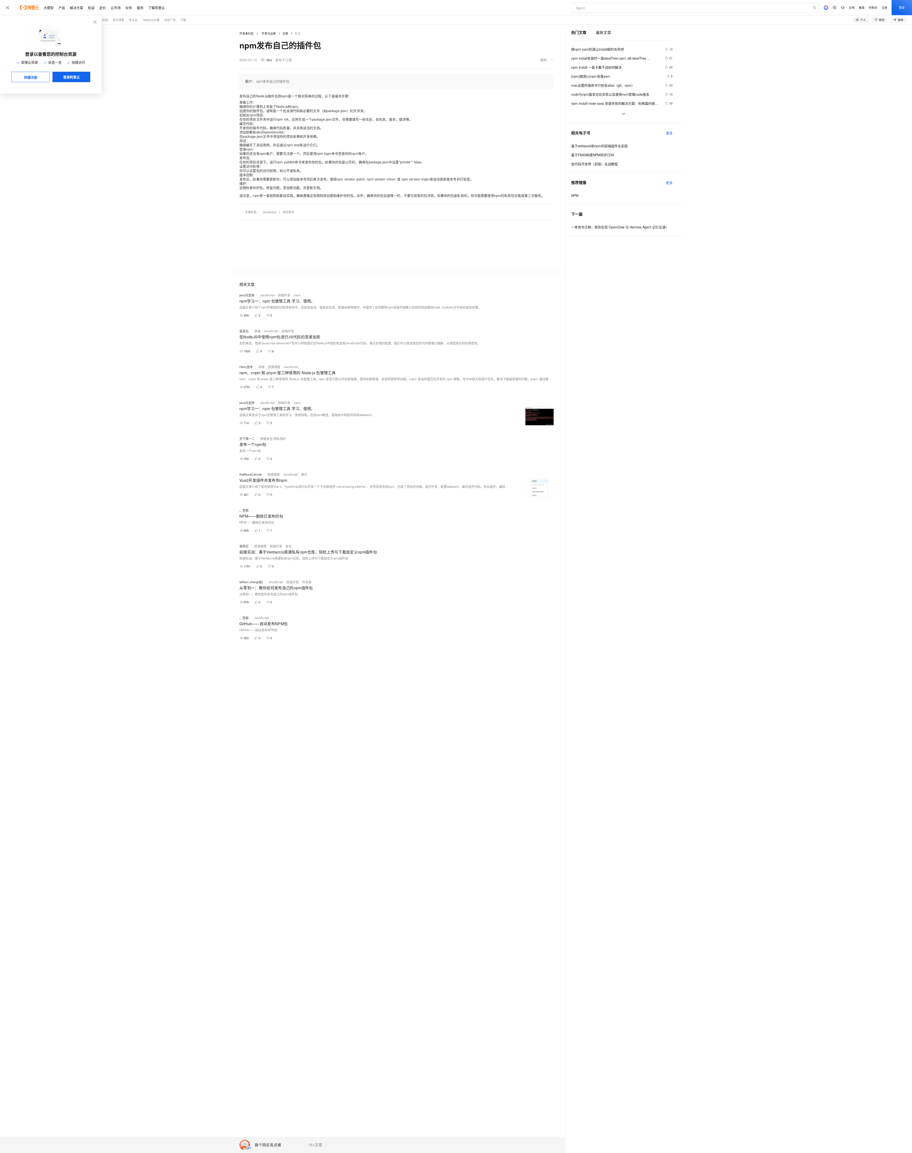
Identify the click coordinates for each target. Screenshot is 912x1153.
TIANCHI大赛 (150, 20)
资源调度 (274, 366)
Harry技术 (246, 366)
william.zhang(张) (251, 582)
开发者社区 (246, 33)
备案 (861, 7)
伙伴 (128, 7)
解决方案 (76, 7)
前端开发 (284, 295)
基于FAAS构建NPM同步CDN (592, 154)
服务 (140, 7)
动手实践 (102, 20)
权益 (91, 7)
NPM (575, 195)
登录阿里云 (71, 77)
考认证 (133, 20)
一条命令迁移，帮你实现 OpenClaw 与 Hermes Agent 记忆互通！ (620, 227)
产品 (61, 7)
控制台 (873, 7)
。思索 (244, 510)
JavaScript (269, 212)
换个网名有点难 (268, 1145)
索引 (304, 474)
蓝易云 (244, 331)
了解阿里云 (156, 7)
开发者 (306, 582)
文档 (852, 7)
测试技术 (288, 212)
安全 (288, 546)
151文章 (315, 1145)
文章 (285, 33)
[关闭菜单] (7, 7)
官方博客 (118, 20)
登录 (902, 7)
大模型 (49, 7)
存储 (257, 331)
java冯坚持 (246, 295)
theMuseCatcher (250, 474)
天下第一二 (247, 438)
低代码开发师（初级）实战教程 (594, 163)
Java (297, 295)
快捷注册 (30, 77)
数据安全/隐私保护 (273, 438)
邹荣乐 (244, 546)
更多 (669, 133)
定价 (102, 7)
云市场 (116, 7)
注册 (884, 7)
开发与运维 (268, 33)
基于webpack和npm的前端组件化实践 (599, 145)
